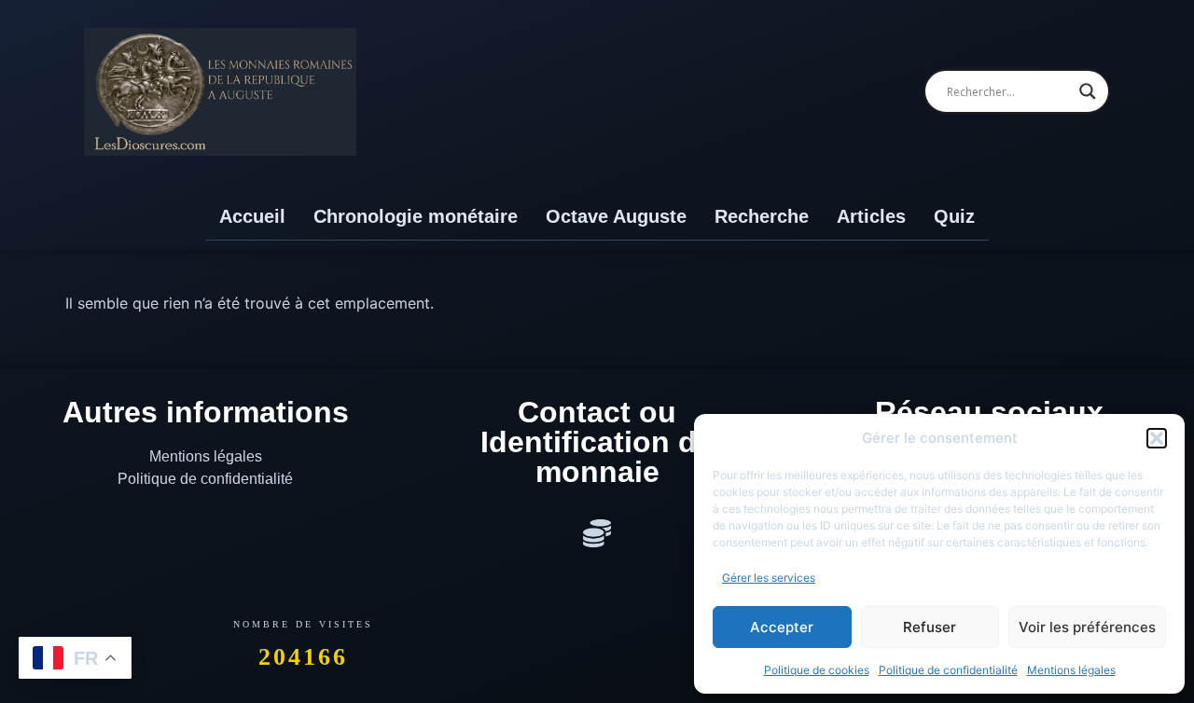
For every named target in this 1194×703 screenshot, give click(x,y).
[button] (1156, 438)
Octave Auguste (616, 216)
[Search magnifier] (1088, 91)
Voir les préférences (1087, 627)
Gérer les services (768, 578)
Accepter (781, 627)
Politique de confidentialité (948, 670)
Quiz (954, 216)
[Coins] (597, 533)
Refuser (929, 627)
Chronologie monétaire (415, 216)
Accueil (252, 216)
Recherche (762, 216)
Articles (871, 216)
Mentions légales (1071, 670)
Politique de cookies (816, 670)
